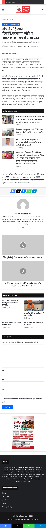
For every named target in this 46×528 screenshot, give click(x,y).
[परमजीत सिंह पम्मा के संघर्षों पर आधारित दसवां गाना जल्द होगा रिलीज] (34, 305)
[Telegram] (33, 191)
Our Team (5, 496)
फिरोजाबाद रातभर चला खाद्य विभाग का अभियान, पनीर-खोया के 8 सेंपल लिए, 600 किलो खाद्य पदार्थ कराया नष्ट (30, 120)
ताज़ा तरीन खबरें (14, 24)
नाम (3, 370)
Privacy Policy (7, 507)
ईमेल (3, 380)
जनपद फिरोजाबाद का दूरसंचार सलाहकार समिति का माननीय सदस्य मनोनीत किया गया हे (29, 142)
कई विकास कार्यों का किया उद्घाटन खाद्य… (11, 323)
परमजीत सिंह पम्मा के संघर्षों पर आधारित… (34, 314)
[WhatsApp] (28, 191)
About (4, 500)
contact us (21, 224)
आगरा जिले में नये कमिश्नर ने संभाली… (34, 323)
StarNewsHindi (10, 47)
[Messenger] (23, 191)
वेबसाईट (4, 389)
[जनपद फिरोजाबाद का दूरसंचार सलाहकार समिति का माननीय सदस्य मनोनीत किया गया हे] (8, 142)
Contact (4, 503)
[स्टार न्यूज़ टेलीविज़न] (23, 9)
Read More (26, 481)
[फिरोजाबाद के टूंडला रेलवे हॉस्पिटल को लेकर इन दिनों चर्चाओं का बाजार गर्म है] (8, 132)
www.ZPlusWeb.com (31, 519)
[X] (17, 191)
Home (6, 19)
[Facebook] (12, 191)
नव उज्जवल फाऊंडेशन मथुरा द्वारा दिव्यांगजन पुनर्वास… (10, 303)
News (11, 19)
